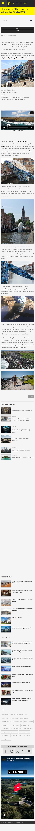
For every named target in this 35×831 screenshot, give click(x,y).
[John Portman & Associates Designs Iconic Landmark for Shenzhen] (6, 631)
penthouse (20, 714)
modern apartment (24, 732)
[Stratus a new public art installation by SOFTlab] (6, 413)
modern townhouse (16, 735)
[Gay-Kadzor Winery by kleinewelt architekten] (6, 441)
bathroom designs (17, 721)
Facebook (6, 751)
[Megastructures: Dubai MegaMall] (6, 686)
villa (26, 714)
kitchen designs (28, 721)
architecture (5, 714)
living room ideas (28, 728)
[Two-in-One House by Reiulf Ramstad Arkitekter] (6, 614)
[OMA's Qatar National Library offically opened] (6, 604)
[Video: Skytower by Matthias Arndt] (6, 670)
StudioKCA (4, 146)
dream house (5, 728)
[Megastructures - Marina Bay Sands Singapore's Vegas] (6, 654)
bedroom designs (6, 721)
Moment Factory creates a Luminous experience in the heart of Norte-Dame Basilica (22, 430)
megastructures (13, 732)
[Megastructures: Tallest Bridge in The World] (6, 662)
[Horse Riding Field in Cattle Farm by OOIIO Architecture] (6, 586)
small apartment (6, 739)
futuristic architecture (16, 728)
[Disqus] (17, 492)
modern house (5, 735)
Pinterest (23, 751)
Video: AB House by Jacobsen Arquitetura (23, 457)
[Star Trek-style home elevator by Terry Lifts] (6, 694)
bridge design (5, 725)
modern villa (27, 735)
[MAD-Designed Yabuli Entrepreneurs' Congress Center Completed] (6, 703)
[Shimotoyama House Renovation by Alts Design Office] (6, 595)
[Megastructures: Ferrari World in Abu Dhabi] (6, 678)
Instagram (12, 751)
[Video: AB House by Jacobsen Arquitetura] (6, 459)
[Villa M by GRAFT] (6, 623)
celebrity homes (15, 725)
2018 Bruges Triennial (21, 141)
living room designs (25, 718)
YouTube (29, 751)
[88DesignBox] (18, 4)
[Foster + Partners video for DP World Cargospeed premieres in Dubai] (6, 420)
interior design (14, 718)
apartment (12, 714)
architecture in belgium (10, 35)
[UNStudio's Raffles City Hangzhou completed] (6, 451)
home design (5, 718)
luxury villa (4, 732)
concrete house (25, 725)
